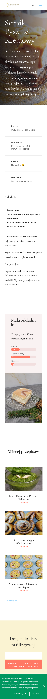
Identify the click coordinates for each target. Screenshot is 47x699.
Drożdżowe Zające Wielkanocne (23, 541)
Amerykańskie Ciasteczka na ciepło (24, 585)
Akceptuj (35, 694)
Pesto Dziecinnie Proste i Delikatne (23, 497)
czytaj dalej (23, 502)
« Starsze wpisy (11, 601)
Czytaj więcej (20, 694)
